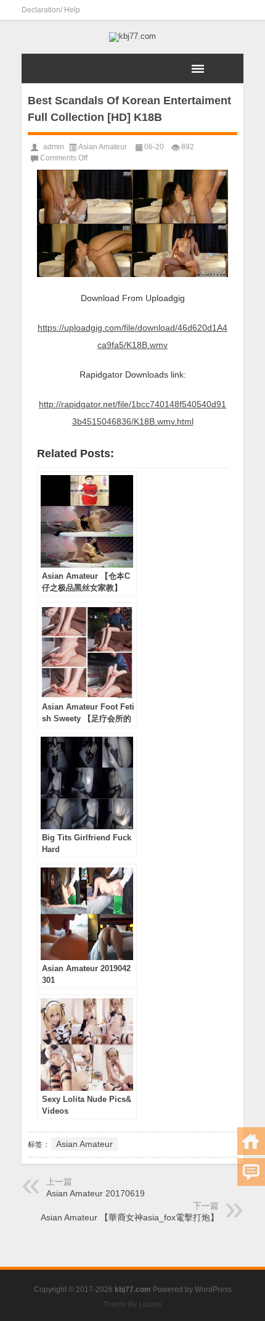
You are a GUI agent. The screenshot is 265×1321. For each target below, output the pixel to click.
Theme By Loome (132, 1304)
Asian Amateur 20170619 (95, 1193)
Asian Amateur (102, 147)
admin (53, 147)
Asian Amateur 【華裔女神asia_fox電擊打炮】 (130, 1217)
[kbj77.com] (132, 37)
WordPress (213, 1289)
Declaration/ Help (51, 10)
